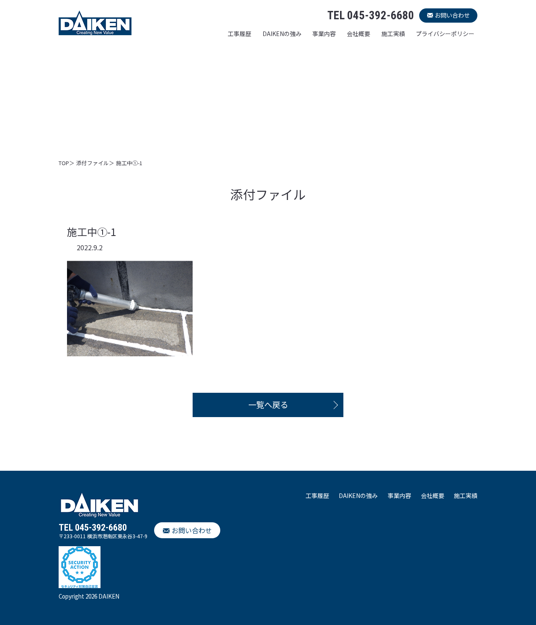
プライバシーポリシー (445, 33)
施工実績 (393, 33)
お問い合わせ (452, 15)
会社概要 (358, 33)
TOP (64, 163)
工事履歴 (239, 33)
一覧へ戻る (268, 404)
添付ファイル (92, 163)
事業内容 (324, 33)
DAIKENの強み (282, 33)
